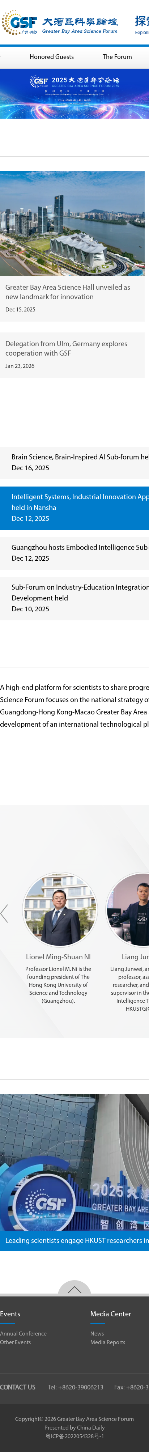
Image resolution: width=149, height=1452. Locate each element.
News (97, 1334)
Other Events (15, 1343)
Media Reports (107, 1343)
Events (10, 1314)
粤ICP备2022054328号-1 (74, 1437)
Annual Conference (23, 1334)
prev (4, 913)
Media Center (110, 1314)
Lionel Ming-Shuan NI (58, 957)
